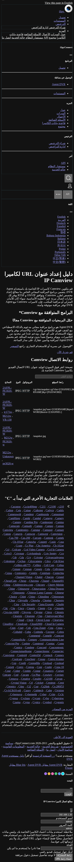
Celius (60, 565)
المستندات (60, 20)
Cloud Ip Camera (54, 623)
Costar (36, 670)
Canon (7, 533)
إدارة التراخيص (39, 27)
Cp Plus (36, 674)
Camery (59, 518)
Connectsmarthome (21, 651)
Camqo (39, 526)
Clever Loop (43, 620)
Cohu (28, 631)
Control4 (22, 655)
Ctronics (11, 686)
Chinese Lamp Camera (39, 592)
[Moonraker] (59, 773)
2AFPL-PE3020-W (7, 390)
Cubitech (38, 690)
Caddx (60, 510)
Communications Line (52, 639)
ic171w (8, 411)
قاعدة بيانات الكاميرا (53, 123)
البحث (68, 794)
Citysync (26, 612)
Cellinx (37, 565)
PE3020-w (7, 443)
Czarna (16, 702)
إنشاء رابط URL (63, 859)
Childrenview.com (23, 584)
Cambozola (42, 514)
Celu (47, 569)
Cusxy (27, 690)
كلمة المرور (66, 825)
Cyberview (58, 698)
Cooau (41, 659)
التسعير (14, 346)
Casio (53, 541)
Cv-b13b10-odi (12, 690)
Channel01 (58, 580)
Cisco (21, 608)
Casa (61, 541)
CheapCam (10, 580)
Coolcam (17, 659)
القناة (70, 844)
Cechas (21, 561)
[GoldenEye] (49, 773)
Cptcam (7, 674)
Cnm (12, 627)
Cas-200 (25, 537)
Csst (36, 686)
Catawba (31, 541)
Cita (13, 608)
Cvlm (52, 694)
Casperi (43, 541)
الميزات (55, 34)
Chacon (49, 577)
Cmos (59, 627)
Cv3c (61, 694)
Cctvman (19, 553)
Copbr (48, 667)
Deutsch (61, 223)
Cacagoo (16, 506)
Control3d (35, 655)
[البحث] (68, 178)
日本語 (61, 241)
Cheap (22, 580)
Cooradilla (34, 663)
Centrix (33, 573)
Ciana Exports (46, 604)
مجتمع (52, 37)
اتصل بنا (6, 37)
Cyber (43, 694)
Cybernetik (31, 694)
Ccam (19, 545)
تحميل (62, 17)
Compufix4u (18, 639)
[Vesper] (45, 773)
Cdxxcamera (35, 561)
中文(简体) (59, 258)
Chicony (40, 584)
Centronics (21, 573)
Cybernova (16, 694)
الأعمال (46, 34)
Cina (16, 604)
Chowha (35, 600)
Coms (60, 643)
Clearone (30, 616)
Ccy (29, 557)
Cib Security (28, 604)
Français (61, 229)
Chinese (59, 592)
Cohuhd (17, 631)
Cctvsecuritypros (55, 557)
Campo (49, 526)
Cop (14, 663)
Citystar (38, 612)
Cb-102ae (58, 545)
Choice (13, 596)
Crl (31, 682)
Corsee (60, 670)
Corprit (10, 667)
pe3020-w (8, 463)
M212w (7, 415)
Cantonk (48, 537)
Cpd (16, 674)
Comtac (50, 643)
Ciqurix (31, 608)
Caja (18, 510)
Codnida (38, 631)
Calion (9, 510)
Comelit (47, 635)
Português (60, 252)
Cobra (60, 631)
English (61, 216)
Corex (20, 667)
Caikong (38, 510)
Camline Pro (31, 522)
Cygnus (14, 698)
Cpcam (25, 674)
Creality (37, 678)
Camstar (35, 530)
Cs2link (45, 686)
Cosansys (48, 670)
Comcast (59, 635)
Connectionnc (42, 651)
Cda (21, 557)
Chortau (47, 600)
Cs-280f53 (58, 686)
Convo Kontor (56, 659)
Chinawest (23, 588)
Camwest (43, 533)
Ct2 (29, 686)
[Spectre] (62, 773)
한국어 (61, 245)
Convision (8, 655)
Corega (30, 667)
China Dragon (56, 588)
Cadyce (50, 510)
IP (71, 811)
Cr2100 (48, 678)
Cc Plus (29, 545)
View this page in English (59, 2)
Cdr (15, 557)
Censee (16, 569)
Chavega (34, 580)
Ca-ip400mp (30, 506)
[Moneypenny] (52, 773)
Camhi (26, 518)
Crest (61, 682)
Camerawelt (14, 514)
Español (61, 226)
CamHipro (14, 518)
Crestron (50, 682)
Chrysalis (23, 600)
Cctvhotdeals (34, 553)
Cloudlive (8, 623)
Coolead (59, 663)
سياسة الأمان (65, 749)
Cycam (36, 698)
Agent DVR (58, 84)
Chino (32, 596)
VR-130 (7, 419)
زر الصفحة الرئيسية (44, 755)
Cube (49, 690)
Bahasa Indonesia (56, 235)
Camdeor (29, 514)
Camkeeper (46, 522)
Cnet (20, 627)
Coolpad (47, 663)
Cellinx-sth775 (22, 565)
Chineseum (58, 596)
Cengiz (38, 569)
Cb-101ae (18, 541)
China (7, 584)
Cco (61, 553)
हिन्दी (63, 232)
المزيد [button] (62, 30)
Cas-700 (13, 537)
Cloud (20, 620)
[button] (69, 188)
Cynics (36, 702)
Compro (32, 639)
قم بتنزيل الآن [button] (65, 352)
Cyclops (25, 698)
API (46, 37)
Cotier (16, 670)
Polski (62, 248)
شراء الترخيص (57, 27)
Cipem (41, 608)
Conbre (26, 643)
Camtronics (22, 530)
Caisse (27, 510)
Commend (34, 635)
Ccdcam (16, 549)
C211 (43, 506)
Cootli (22, 663)
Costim (27, 670)
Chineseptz (19, 592)
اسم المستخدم (64, 818)
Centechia (58, 573)
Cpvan (58, 678)
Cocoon (50, 631)
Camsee (59, 530)
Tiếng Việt (60, 255)
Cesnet (60, 577)
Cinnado (59, 608)
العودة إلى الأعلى (63, 737)
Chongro (59, 600)
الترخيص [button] (61, 24)
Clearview (58, 620)
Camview (8, 530)
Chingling (43, 596)
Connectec (58, 651)
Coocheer (30, 659)
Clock (30, 620)
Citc (5, 608)
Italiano (61, 238)
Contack (47, 655)
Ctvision (59, 690)
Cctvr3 (8, 553)
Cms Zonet (40, 627)
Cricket (39, 682)
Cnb (28, 627)
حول (62, 34)
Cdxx (48, 561)
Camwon (30, 533)
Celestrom (9, 561)
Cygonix (59, 702)
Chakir (39, 577)
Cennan (27, 569)
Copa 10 (59, 667)
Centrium (45, 573)
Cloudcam (21, 623)
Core (39, 667)
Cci (7, 549)
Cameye (48, 518)
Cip (50, 608)
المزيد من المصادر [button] (62, 709)
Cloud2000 (36, 623)
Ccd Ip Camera (55, 549)
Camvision (56, 533)
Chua (12, 600)
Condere (29, 647)
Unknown (8, 456)
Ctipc (21, 686)
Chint (23, 596)
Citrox (48, 612)
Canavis (18, 533)
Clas (40, 616)
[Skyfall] (56, 773)
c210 (61, 506)
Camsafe (27, 526)
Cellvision (58, 569)
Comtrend (38, 643)
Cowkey (47, 674)
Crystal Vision (19, 682)
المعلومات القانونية (13, 746)
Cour (8, 670)
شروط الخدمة (50, 746)
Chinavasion (39, 588)
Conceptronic (56, 647)
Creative (25, 678)
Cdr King (59, 561)
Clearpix (17, 616)
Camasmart (58, 514)
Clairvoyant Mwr (54, 616)
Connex (59, 655)
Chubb (60, 604)
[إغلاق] (71, 54)
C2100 (52, 506)
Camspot (47, 530)
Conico (18, 647)
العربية (62, 220)
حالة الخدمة (18, 37)
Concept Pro (12, 643)
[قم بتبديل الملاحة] (58, 194)
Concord (41, 647)
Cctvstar (38, 557)
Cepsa (8, 573)
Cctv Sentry (50, 553)
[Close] (71, 809)
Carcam (37, 537)
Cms (50, 627)
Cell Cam (49, 565)
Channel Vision (23, 577)
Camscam (14, 526)
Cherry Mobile (56, 584)
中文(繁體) (59, 261)
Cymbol (47, 702)
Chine (11, 588)
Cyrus (26, 702)
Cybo (46, 698)
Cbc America (43, 545)
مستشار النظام (34, 37)
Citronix (59, 612)
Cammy (17, 522)
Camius (60, 522)
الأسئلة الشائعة (32, 34)
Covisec (59, 674)
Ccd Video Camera (34, 549)
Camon (60, 526)
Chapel (45, 580)
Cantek (60, 537)
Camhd (37, 518)
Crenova (13, 678)
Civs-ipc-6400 (11, 612)
